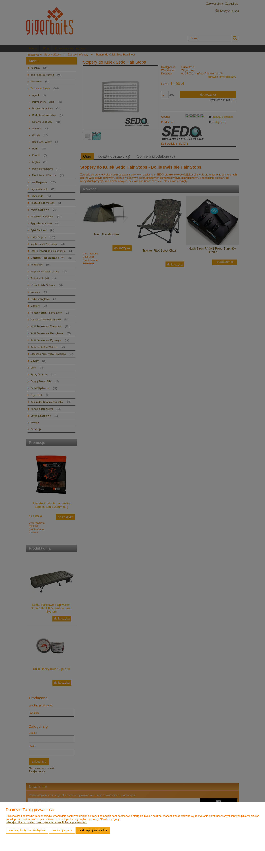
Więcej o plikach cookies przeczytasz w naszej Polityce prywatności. (46, 822)
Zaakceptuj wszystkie (92, 830)
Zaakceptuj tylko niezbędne (27, 830)
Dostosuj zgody (62, 830)
